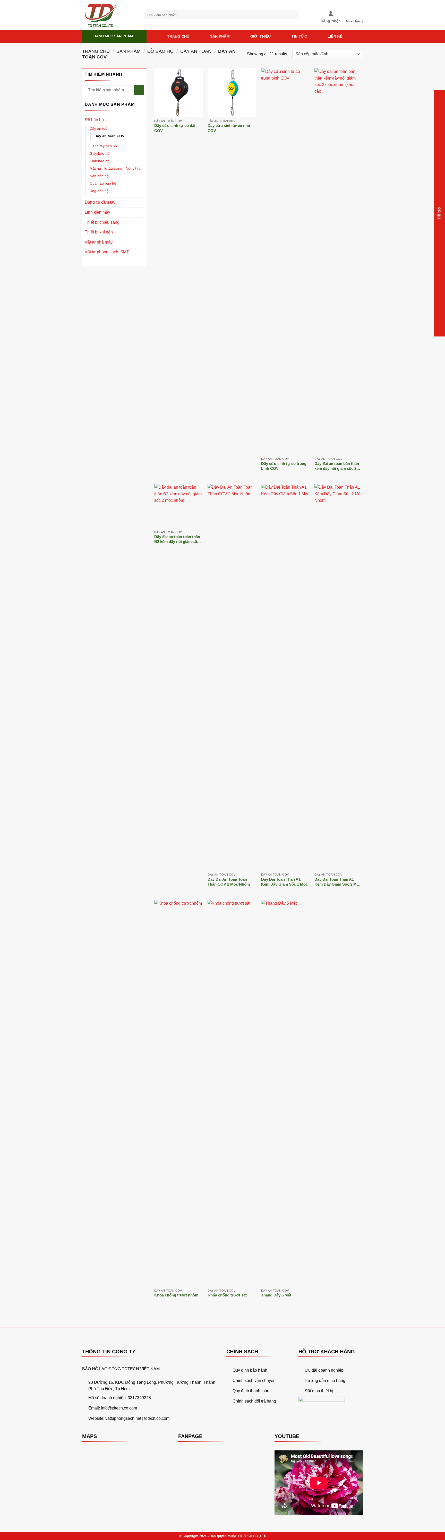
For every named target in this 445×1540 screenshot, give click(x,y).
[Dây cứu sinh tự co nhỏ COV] (232, 92)
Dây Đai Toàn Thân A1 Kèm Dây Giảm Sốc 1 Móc (284, 882)
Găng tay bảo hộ (103, 146)
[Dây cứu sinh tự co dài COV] (178, 92)
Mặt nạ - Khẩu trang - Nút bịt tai (115, 168)
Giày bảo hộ (99, 153)
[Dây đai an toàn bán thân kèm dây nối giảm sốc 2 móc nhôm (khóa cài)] (338, 261)
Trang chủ (178, 36)
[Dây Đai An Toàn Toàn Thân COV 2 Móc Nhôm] (232, 677)
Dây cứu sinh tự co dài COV (174, 128)
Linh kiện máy (97, 212)
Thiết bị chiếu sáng (102, 222)
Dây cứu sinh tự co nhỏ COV (229, 128)
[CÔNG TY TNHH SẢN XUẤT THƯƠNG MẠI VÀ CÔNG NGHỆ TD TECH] (109, 15)
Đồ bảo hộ (160, 51)
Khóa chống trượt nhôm (176, 1295)
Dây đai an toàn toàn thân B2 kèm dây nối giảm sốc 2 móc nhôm (178, 539)
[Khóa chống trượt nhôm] (178, 1093)
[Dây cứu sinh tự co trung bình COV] (285, 261)
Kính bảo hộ (99, 161)
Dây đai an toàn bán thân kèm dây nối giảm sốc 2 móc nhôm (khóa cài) (336, 466)
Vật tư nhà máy (99, 242)
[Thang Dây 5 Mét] (285, 1093)
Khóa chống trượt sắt (227, 1295)
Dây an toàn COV (109, 136)
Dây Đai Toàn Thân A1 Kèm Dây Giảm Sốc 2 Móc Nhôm (337, 882)
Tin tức (299, 36)
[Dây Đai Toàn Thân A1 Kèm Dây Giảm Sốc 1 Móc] (285, 677)
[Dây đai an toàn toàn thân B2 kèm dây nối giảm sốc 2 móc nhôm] (178, 505)
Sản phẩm (220, 36)
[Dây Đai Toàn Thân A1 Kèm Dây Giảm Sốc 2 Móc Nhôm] (338, 677)
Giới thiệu (260, 36)
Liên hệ (335, 36)
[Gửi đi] (294, 15)
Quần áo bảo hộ (103, 183)
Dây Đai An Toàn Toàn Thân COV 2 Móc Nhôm (229, 882)
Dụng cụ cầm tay (100, 202)
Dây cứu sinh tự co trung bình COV (283, 466)
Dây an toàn (195, 51)
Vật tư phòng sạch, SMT (107, 252)
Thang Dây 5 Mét (276, 1295)
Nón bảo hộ (99, 176)
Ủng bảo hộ (99, 191)
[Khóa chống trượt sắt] (232, 1093)
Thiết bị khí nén (99, 232)
